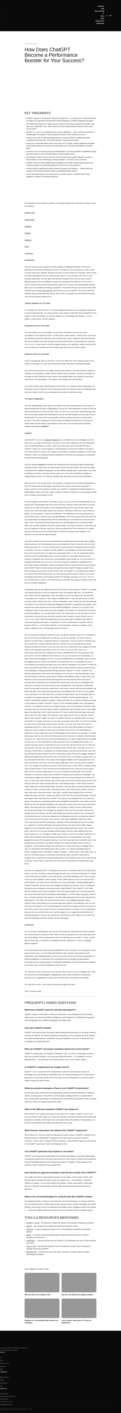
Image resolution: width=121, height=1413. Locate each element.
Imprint (24, 1409)
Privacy (30, 1409)
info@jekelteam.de (6, 1404)
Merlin (28, 1235)
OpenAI (27, 233)
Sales (102, 16)
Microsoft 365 (99, 11)
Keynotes (101, 6)
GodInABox (30, 1241)
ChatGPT (28, 226)
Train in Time (29, 220)
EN (110, 15)
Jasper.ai (28, 240)
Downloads (100, 23)
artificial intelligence (52, 440)
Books (2, 1380)
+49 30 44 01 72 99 (6, 1402)
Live (1, 1386)
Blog (102, 18)
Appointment (99, 21)
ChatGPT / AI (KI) (33, 1223)
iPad (102, 8)
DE (107, 15)
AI (103, 13)
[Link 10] (39, 196)
